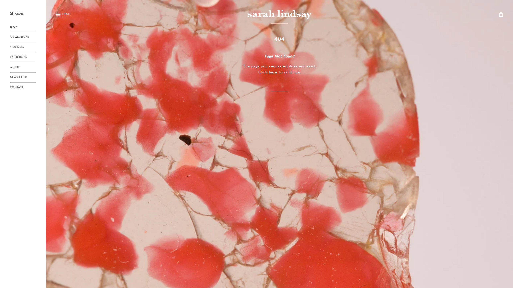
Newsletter (18, 77)
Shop (13, 26)
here (273, 72)
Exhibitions (18, 57)
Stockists (17, 47)
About (14, 67)
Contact (16, 87)
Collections (19, 36)
